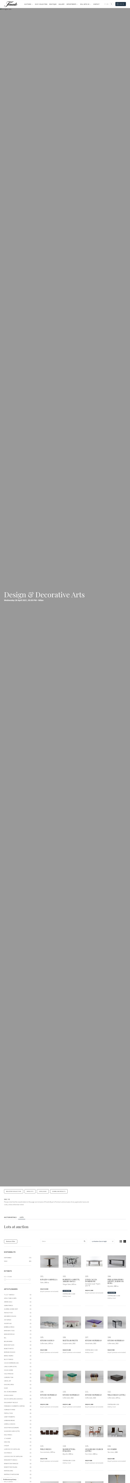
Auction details (10, 1217)
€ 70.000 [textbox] (9, 1276)
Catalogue (43, 1191)
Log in (121, 4)
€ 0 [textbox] (5, 1276)
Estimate (8, 1271)
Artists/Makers (11, 1289)
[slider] (5, 1279)
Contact (96, 4)
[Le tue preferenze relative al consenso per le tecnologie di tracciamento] (10, 1479)
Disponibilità (10, 1252)
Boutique (53, 4)
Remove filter (10, 1241)
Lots (22, 1217)
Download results (58, 1191)
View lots (30, 1191)
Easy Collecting (41, 4)
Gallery (62, 4)
